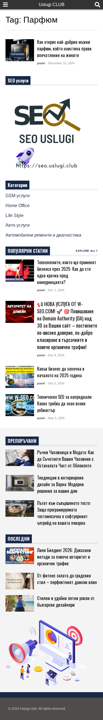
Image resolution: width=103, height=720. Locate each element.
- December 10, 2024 (60, 63)
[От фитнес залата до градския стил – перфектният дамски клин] (19, 581)
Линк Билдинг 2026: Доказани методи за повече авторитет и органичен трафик (64, 557)
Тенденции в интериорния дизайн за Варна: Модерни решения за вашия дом (60, 484)
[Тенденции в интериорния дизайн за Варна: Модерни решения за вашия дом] (19, 483)
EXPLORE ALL (86, 250)
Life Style (14, 215)
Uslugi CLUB (52, 4)
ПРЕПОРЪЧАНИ (22, 441)
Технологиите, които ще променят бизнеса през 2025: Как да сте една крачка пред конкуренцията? (66, 272)
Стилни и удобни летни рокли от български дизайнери (65, 601)
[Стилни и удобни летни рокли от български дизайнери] (19, 603)
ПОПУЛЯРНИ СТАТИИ (28, 251)
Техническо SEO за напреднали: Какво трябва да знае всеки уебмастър (64, 403)
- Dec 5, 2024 (55, 383)
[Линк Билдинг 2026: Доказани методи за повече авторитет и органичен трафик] (19, 555)
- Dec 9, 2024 (55, 355)
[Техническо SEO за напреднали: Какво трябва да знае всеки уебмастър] (19, 405)
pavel (41, 63)
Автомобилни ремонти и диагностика (43, 235)
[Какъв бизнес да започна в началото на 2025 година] (19, 377)
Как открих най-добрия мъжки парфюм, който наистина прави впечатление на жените (64, 48)
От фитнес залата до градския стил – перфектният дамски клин (67, 578)
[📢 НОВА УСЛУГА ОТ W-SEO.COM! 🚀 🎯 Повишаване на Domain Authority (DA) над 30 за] (19, 312)
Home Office (17, 205)
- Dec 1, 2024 (55, 290)
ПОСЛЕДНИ (19, 539)
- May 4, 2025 (55, 418)
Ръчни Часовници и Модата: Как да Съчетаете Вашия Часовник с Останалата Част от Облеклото (65, 459)
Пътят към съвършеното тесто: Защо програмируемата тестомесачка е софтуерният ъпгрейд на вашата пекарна (64, 513)
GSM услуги (17, 195)
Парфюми (17, 54)
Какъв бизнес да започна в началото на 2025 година (60, 372)
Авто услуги (17, 225)
